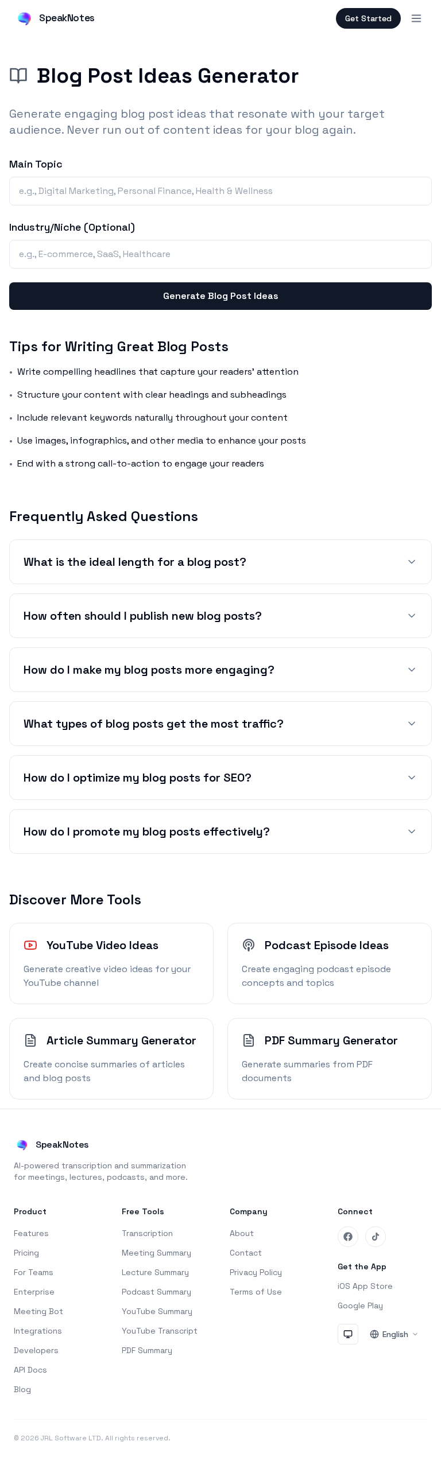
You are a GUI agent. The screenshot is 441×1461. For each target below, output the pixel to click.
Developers (36, 1350)
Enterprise (34, 1292)
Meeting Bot (38, 1311)
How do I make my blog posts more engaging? (149, 669)
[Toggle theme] (348, 1334)
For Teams (33, 1272)
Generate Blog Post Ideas (220, 296)
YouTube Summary (157, 1311)
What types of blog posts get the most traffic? (154, 723)
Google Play (360, 1305)
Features (31, 1233)
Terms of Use (256, 1292)
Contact (246, 1253)
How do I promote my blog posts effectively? (147, 831)
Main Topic (36, 163)
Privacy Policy (256, 1272)
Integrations (38, 1331)
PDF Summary (147, 1350)
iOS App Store (365, 1286)
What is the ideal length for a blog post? (135, 561)
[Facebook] (348, 1236)
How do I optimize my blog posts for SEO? (138, 777)
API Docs (30, 1370)
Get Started (368, 18)
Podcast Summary (156, 1292)
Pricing (26, 1253)
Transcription (147, 1233)
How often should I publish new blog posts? (143, 615)
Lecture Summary (155, 1272)
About (242, 1233)
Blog (22, 1389)
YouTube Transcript (160, 1331)
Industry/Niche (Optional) (72, 227)
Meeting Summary (156, 1253)
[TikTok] (375, 1236)
